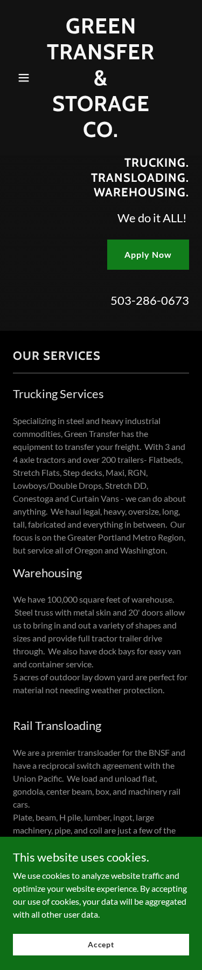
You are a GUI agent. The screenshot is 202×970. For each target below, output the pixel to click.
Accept (101, 944)
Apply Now (148, 254)
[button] (26, 77)
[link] (101, 133)
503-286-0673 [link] (149, 300)
